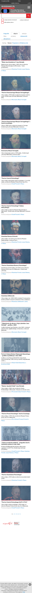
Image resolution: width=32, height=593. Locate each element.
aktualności (7, 39)
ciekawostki (23, 36)
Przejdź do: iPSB (5, 1)
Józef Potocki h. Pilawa (18, 184)
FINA (19, 1)
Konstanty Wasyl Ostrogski (19, 99)
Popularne (15, 43)
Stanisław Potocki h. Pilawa (19, 480)
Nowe (9, 43)
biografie (6, 33)
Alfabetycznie (24, 43)
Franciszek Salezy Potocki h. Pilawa (21, 391)
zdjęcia (15, 33)
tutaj (24, 592)
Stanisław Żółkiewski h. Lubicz (20, 301)
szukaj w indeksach (24, 20)
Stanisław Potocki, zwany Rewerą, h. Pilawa (15, 451)
